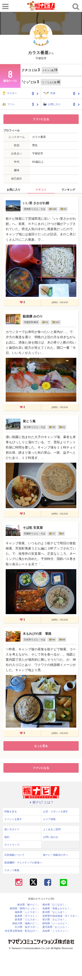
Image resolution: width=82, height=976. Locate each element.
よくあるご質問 (52, 829)
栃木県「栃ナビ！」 (28, 904)
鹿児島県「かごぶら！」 (56, 927)
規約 (6, 837)
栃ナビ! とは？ (43, 802)
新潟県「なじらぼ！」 (54, 912)
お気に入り (13, 189)
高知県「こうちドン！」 (56, 931)
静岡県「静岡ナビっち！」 (25, 908)
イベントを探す (13, 819)
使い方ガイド (11, 829)
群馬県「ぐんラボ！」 (27, 919)
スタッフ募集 (11, 870)
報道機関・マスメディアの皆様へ (23, 862)
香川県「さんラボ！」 (54, 919)
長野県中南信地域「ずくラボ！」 (61, 916)
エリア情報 (49, 819)
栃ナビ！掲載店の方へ (55, 854)
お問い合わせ (50, 837)
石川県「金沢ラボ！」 (27, 927)
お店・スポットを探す (55, 811)
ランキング (68, 189)
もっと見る (41, 745)
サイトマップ (11, 844)
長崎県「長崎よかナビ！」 (57, 908)
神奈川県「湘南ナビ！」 (26, 923)
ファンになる (41, 119)
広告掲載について (14, 854)
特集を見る (10, 811)
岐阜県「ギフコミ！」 (27, 916)
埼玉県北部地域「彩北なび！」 (22, 931)
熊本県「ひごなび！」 (54, 904)
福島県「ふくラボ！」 (27, 912)
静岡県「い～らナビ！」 (56, 923)
